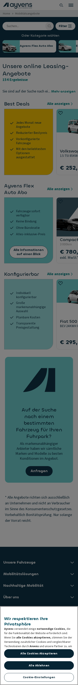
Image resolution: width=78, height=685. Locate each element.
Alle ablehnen (39, 665)
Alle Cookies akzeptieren (38, 653)
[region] (39, 645)
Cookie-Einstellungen (39, 677)
